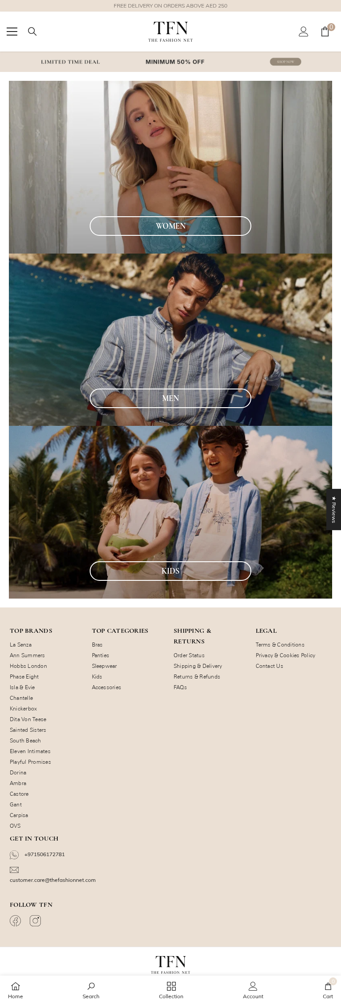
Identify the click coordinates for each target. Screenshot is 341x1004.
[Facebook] (16, 920)
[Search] (32, 31)
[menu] (12, 31)
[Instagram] (36, 920)
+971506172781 (44, 854)
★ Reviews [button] (334, 509)
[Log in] (304, 31)
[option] (170, 6)
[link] (91, 989)
